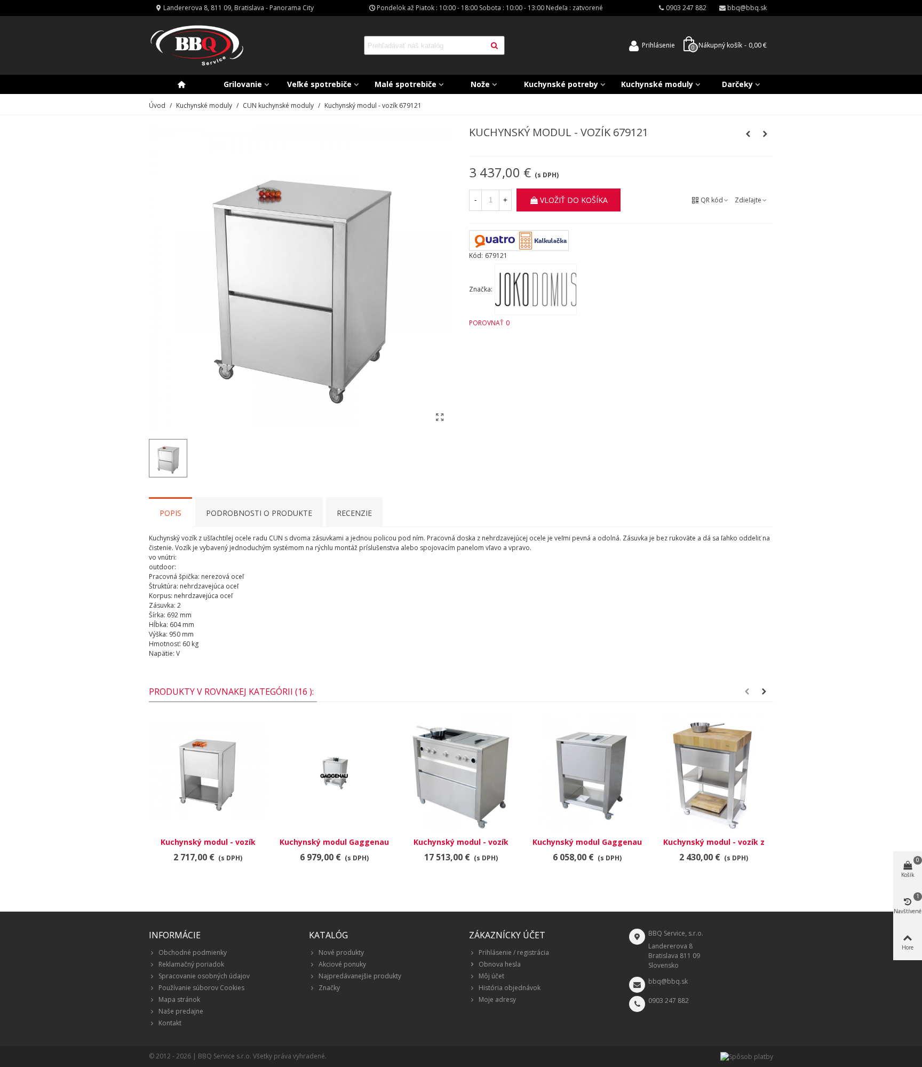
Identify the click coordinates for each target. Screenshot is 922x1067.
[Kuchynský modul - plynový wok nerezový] (765, 134)
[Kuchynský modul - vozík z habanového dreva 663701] (714, 772)
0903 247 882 (668, 1000)
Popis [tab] (170, 513)
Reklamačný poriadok (191, 964)
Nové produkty (341, 952)
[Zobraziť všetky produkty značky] (536, 289)
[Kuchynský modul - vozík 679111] (748, 134)
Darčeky (737, 84)
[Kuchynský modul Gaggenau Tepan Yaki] (587, 772)
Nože (480, 84)
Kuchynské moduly (657, 84)
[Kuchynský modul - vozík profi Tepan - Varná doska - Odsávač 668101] (461, 772)
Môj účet (491, 975)
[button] (747, 692)
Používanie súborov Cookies (201, 987)
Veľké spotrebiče (319, 84)
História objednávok (510, 987)
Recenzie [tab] (354, 513)
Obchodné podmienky (192, 952)
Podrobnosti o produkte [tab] (259, 513)
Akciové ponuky (342, 964)
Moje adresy (497, 999)
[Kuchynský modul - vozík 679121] (440, 417)
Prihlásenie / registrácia (514, 952)
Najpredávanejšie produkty (360, 975)
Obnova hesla (500, 964)
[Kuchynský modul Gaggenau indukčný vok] (334, 772)
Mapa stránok (179, 999)
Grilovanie (243, 84)
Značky (329, 987)
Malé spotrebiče (405, 84)
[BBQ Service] (197, 46)
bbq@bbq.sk (668, 981)
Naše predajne (180, 1011)
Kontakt (169, 1022)
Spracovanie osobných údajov (204, 975)
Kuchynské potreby (561, 84)
